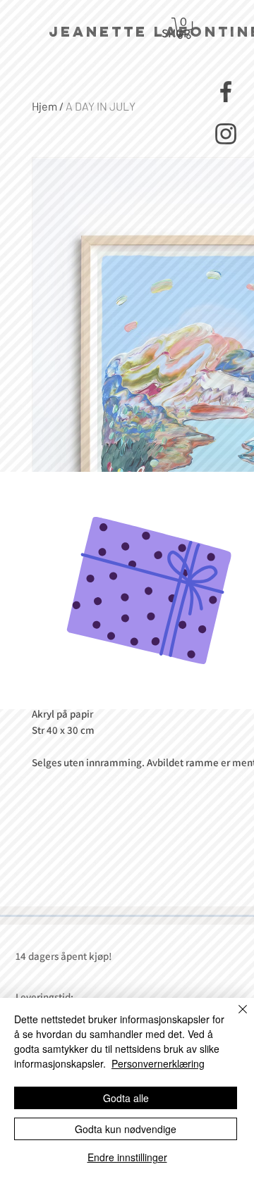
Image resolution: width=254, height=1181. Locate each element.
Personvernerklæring (158, 1063)
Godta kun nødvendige (125, 1129)
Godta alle (126, 1098)
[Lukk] (234, 1018)
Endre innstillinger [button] (127, 1157)
